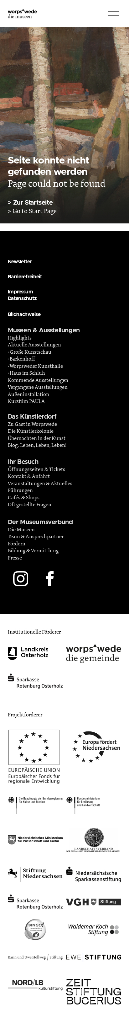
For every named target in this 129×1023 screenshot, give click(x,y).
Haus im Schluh (27, 373)
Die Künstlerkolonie (31, 431)
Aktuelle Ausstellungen (34, 345)
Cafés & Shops (23, 498)
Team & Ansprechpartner (36, 536)
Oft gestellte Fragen (29, 504)
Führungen (20, 490)
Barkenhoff (22, 359)
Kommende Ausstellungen (38, 380)
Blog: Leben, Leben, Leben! (37, 445)
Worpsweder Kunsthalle (36, 366)
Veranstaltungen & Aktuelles (40, 483)
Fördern (16, 544)
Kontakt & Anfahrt (29, 476)
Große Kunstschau (30, 352)
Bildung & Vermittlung (33, 551)
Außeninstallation (28, 394)
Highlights (20, 338)
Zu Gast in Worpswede (32, 424)
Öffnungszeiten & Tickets (36, 469)
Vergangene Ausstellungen (38, 387)
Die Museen (21, 530)
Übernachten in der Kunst (36, 438)
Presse (15, 558)
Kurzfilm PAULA (26, 401)
